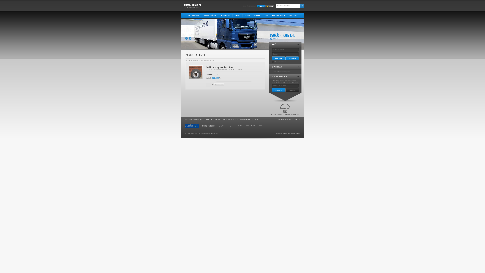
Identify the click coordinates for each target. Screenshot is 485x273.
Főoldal (188, 60)
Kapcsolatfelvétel (245, 119)
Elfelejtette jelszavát (280, 61)
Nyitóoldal (188, 119)
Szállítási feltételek (243, 126)
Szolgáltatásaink (198, 119)
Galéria (224, 119)
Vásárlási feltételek (256, 126)
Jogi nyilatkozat (222, 126)
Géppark (218, 119)
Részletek (275, 39)
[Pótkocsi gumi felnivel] (196, 72)
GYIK (236, 119)
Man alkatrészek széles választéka (285, 115)
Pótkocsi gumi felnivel (207, 60)
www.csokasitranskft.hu (292, 119)
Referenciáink (209, 119)
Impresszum (232, 126)
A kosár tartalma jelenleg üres (281, 72)
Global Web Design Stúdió (291, 133)
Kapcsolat (255, 119)
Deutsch (271, 6)
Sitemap (281, 119)
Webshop (195, 60)
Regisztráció (292, 58)
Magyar (262, 6)
